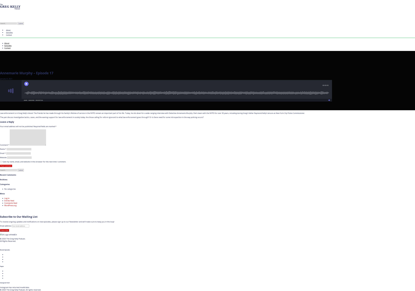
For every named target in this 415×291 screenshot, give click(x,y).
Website (3, 157)
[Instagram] (3, 25)
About (6, 43)
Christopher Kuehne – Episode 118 (18, 257)
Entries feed (9, 200)
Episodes (8, 45)
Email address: (6, 226)
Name (3, 149)
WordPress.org (10, 205)
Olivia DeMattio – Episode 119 (16, 254)
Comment (4, 145)
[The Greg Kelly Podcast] (10, 9)
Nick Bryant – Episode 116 (14, 261)
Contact (9, 35)
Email (3, 153)
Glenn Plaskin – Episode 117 (15, 259)
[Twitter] (2, 25)
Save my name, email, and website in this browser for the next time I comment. (34, 162)
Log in (6, 198)
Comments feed (10, 203)
